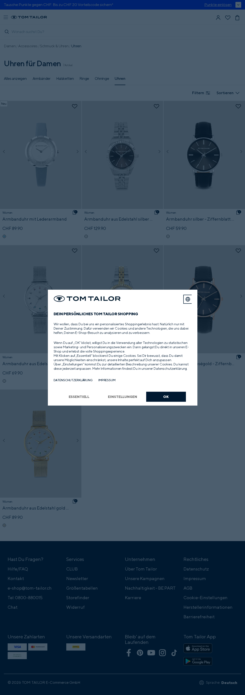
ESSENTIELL (79, 397)
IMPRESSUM (107, 380)
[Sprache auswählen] (188, 299)
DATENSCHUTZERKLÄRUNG (73, 380)
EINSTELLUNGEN (122, 397)
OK (166, 397)
